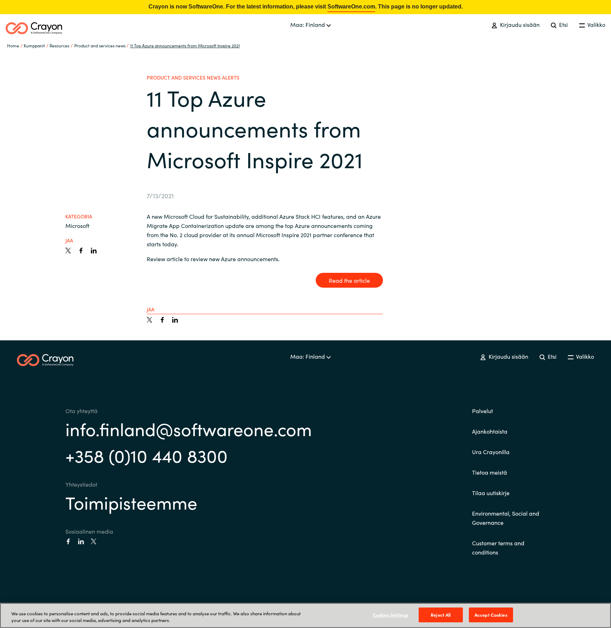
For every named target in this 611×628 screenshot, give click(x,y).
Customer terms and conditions (498, 547)
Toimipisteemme (131, 502)
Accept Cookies (491, 614)
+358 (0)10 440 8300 (146, 455)
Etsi (563, 24)
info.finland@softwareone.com (188, 428)
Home (13, 45)
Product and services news (100, 45)
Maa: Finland (308, 24)
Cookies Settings (390, 614)
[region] (305, 615)
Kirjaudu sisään (519, 24)
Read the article (349, 280)
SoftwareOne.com (351, 7)
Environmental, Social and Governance (505, 517)
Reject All (440, 614)
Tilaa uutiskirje (491, 493)
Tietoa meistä (489, 472)
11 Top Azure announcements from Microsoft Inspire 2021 (185, 45)
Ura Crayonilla (491, 452)
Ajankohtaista (489, 431)
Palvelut (482, 411)
